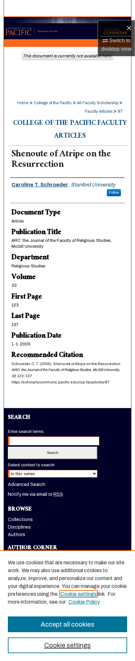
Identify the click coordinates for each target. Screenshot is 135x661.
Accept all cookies (67, 624)
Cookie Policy (84, 602)
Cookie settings (78, 594)
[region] (67, 605)
